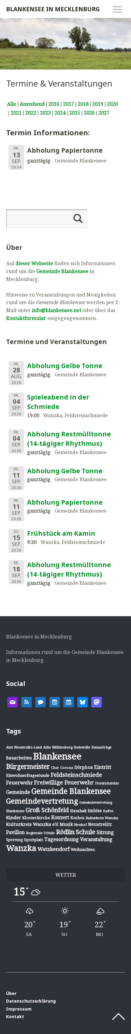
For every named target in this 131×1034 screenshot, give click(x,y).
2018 (83, 104)
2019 (97, 104)
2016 (53, 104)
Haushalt (78, 810)
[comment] (40, 701)
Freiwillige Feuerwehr (64, 782)
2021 (16, 112)
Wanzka (21, 848)
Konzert (60, 817)
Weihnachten (83, 849)
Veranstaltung (96, 839)
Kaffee (108, 811)
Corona (66, 767)
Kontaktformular (26, 318)
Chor (55, 767)
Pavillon (15, 832)
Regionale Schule (40, 832)
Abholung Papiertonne (65, 502)
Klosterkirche (36, 817)
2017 (68, 104)
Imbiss (95, 810)
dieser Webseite (34, 263)
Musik (66, 824)
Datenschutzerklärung (31, 1001)
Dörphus (83, 767)
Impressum (19, 1009)
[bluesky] (82, 701)
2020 (112, 104)
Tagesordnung (61, 839)
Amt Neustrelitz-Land (24, 747)
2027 (103, 112)
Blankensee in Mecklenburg (53, 9)
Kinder (13, 817)
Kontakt (15, 1016)
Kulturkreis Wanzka (102, 817)
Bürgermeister (28, 766)
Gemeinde (18, 791)
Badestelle (82, 747)
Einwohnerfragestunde (27, 775)
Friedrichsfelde (107, 783)
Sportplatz (33, 839)
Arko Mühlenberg (58, 747)
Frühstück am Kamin (61, 533)
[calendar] (54, 701)
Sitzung (105, 832)
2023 (45, 112)
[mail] (12, 701)
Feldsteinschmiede (76, 775)
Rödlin (65, 832)
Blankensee (57, 756)
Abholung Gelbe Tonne (64, 365)
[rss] (26, 701)
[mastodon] (96, 701)
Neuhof (80, 824)
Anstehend (32, 104)
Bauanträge (101, 747)
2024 (60, 112)
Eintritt (102, 767)
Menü (117, 9)
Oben (118, 1016)
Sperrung (14, 839)
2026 (89, 112)
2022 (30, 112)
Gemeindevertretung (42, 801)
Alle (11, 104)
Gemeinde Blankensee (62, 271)
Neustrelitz (100, 824)
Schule (85, 831)
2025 (74, 112)
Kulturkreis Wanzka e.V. (32, 824)
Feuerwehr (19, 782)
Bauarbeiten (19, 758)
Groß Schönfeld (47, 810)
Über (11, 993)
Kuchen (77, 817)
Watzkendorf (53, 848)
